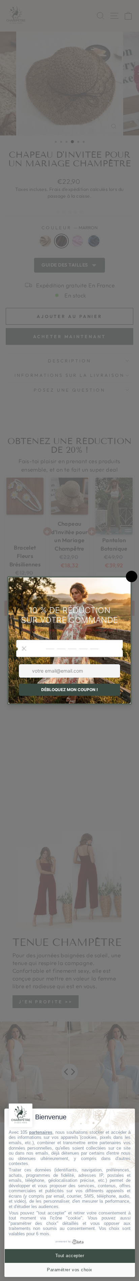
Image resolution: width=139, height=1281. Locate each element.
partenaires (40, 1132)
